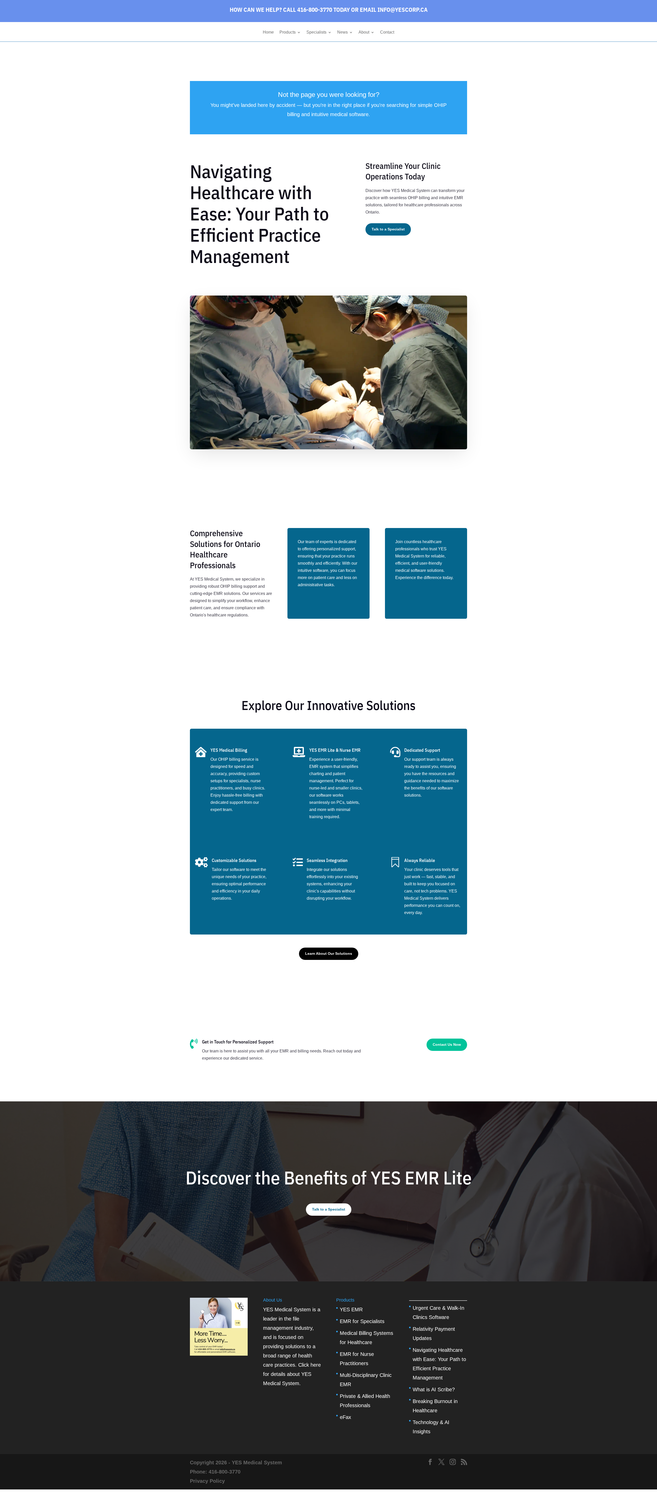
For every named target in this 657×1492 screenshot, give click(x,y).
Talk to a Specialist (388, 229)
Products (287, 32)
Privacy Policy (207, 1481)
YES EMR (351, 1309)
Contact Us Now (447, 1044)
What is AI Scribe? (434, 1389)
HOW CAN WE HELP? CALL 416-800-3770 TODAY (290, 9)
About (364, 32)
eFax (345, 1417)
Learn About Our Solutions (328, 953)
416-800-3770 (224, 1472)
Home (268, 32)
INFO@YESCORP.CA (403, 9)
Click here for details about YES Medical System (292, 1374)
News (342, 32)
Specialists (316, 32)
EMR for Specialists (362, 1321)
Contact (387, 32)
